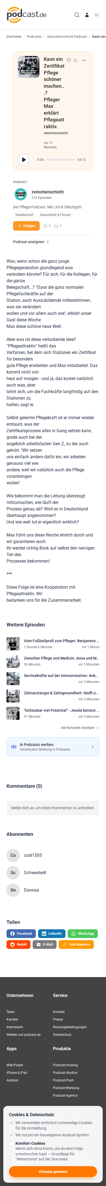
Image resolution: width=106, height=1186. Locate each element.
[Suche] (77, 15)
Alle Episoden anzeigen (78, 728)
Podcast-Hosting (65, 1065)
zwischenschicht (56, 133)
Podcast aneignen (28, 242)
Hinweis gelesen (53, 1171)
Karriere (12, 1019)
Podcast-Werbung (66, 1088)
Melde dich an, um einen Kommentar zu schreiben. (53, 808)
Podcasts (34, 36)
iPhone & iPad (17, 1073)
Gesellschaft (24, 215)
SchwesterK (35, 872)
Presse (58, 1019)
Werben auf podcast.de (23, 1035)
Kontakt (59, 1012)
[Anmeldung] (87, 15)
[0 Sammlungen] (75, 60)
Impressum (15, 1027)
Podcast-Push (63, 1080)
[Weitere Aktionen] (84, 60)
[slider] (60, 160)
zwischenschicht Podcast (67, 36)
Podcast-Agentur (65, 1095)
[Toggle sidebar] (96, 15)
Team (11, 1012)
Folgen (29, 226)
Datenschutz (62, 1035)
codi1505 (33, 855)
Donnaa (31, 890)
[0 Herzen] (69, 60)
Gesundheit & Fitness (55, 215)
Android (12, 1080)
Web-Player (15, 1065)
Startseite (14, 36)
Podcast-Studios (65, 1073)
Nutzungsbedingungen (70, 1027)
